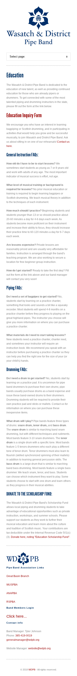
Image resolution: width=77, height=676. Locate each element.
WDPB (31, 669)
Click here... (16, 616)
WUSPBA (12, 584)
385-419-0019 (23, 635)
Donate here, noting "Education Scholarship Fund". (40, 536)
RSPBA (10, 601)
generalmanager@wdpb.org (22, 639)
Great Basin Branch (17, 576)
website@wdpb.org (39, 648)
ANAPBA (11, 593)
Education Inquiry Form (24, 115)
